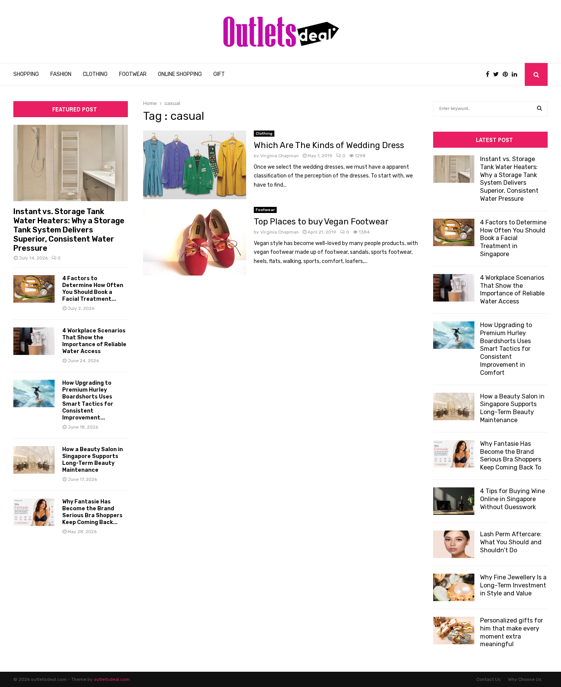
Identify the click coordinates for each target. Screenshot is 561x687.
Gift (219, 74)
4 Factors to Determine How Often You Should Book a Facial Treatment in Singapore (513, 238)
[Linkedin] (516, 74)
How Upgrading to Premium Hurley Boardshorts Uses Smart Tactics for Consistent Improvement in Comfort (506, 348)
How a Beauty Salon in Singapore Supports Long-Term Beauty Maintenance (92, 459)
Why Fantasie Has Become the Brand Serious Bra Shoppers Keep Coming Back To (510, 455)
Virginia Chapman (279, 155)
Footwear (133, 74)
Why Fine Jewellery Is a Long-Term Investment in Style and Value (513, 585)
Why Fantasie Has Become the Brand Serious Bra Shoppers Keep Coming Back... (92, 512)
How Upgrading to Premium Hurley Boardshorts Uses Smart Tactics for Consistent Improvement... (87, 400)
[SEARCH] (539, 108)
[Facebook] (489, 74)
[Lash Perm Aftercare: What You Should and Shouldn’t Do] (453, 544)
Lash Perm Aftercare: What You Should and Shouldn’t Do (511, 542)
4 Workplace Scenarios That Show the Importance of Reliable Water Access (94, 341)
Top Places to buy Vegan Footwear (321, 221)
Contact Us (488, 679)
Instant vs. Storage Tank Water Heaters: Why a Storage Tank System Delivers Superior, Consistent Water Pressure (68, 230)
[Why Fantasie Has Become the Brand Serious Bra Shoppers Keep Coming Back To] (34, 512)
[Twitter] (498, 74)
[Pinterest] (507, 74)
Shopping (26, 74)
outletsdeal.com (112, 679)
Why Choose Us (525, 679)
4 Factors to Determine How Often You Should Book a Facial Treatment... (92, 288)
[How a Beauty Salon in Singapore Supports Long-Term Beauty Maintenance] (34, 460)
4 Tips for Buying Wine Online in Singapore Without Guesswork (512, 499)
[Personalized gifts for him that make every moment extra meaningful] (453, 630)
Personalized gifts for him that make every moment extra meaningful (511, 632)
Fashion (60, 74)
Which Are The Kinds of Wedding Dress (329, 145)
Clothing (95, 74)
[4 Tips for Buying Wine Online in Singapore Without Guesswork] (453, 501)
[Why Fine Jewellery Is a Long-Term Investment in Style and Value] (453, 587)
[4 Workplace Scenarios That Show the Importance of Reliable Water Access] (34, 341)
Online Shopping (180, 74)
